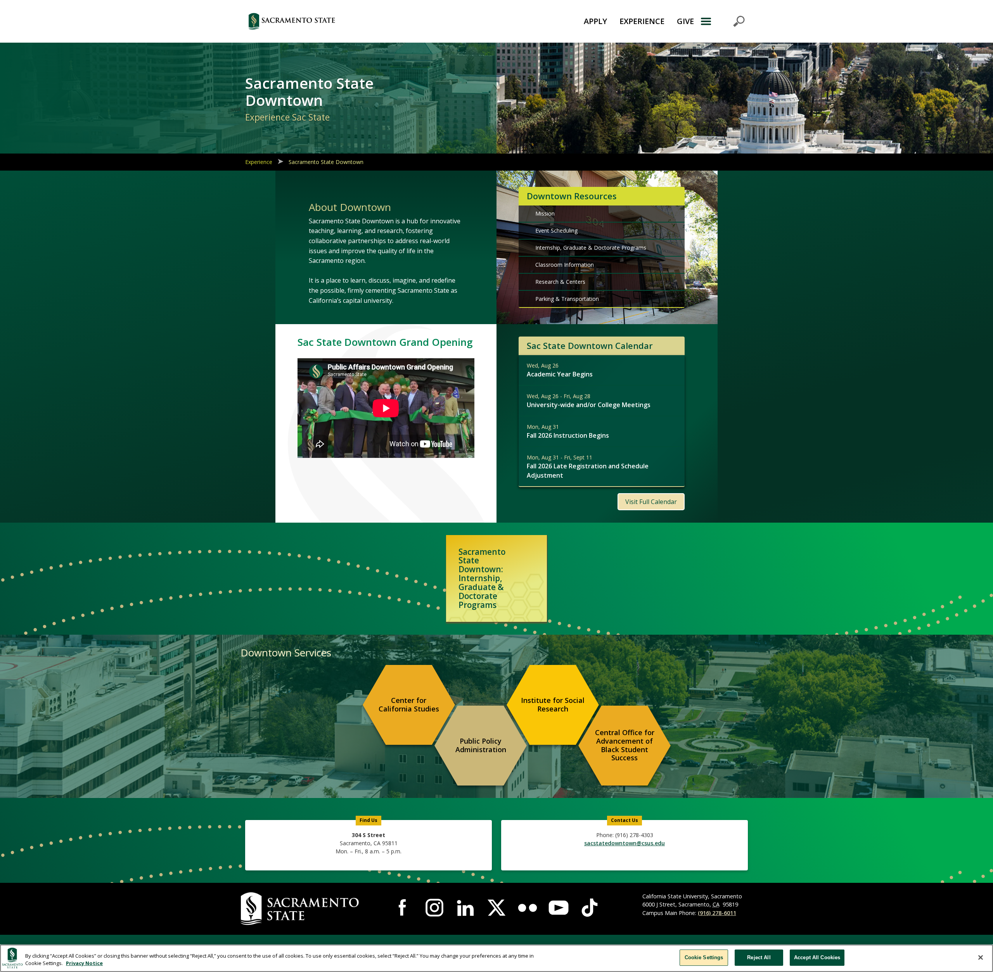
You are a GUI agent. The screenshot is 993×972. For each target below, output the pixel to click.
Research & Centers (560, 281)
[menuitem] (409, 705)
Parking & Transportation (567, 298)
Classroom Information (564, 264)
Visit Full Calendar (651, 501)
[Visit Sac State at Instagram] (434, 907)
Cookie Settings (704, 957)
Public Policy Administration (480, 745)
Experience (258, 162)
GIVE (685, 21)
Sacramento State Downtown (326, 162)
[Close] (980, 957)
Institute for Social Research (553, 704)
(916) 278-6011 (717, 913)
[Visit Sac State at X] (496, 907)
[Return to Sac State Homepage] (335, 21)
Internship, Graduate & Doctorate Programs (590, 247)
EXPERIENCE (641, 21)
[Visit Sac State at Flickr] (527, 907)
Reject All (758, 957)
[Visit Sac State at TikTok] (589, 907)
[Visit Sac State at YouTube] (558, 907)
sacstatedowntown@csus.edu (624, 843)
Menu (722, 21)
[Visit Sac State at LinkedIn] (465, 907)
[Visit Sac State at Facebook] (403, 907)
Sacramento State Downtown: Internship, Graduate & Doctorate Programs (481, 578)
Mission (545, 213)
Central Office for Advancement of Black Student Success (624, 745)
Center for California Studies (409, 704)
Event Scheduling (556, 230)
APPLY (595, 21)
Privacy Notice (84, 963)
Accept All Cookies (817, 957)
